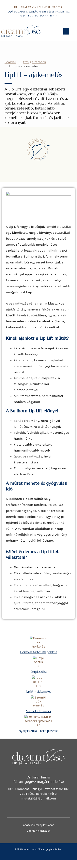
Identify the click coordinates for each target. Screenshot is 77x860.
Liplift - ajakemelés (38, 691)
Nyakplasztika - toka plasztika (38, 731)
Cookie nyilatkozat (38, 830)
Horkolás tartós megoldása (38, 652)
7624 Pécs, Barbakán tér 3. (39, 15)
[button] (66, 31)
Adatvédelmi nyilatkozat (38, 825)
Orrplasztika (39, 672)
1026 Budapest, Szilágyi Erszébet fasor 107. (38, 11)
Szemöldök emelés (38, 711)
